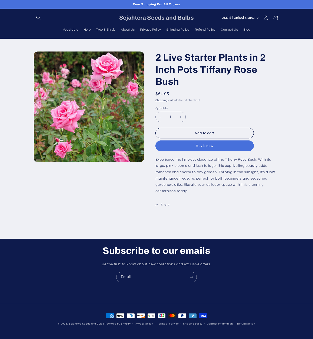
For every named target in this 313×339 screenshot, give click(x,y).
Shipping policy (192, 324)
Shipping (161, 100)
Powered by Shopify (118, 324)
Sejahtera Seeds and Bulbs (86, 324)
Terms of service (168, 324)
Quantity (161, 108)
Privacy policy (144, 324)
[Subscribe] (192, 277)
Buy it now (205, 145)
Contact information (220, 324)
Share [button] (165, 204)
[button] (38, 18)
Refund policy (246, 324)
